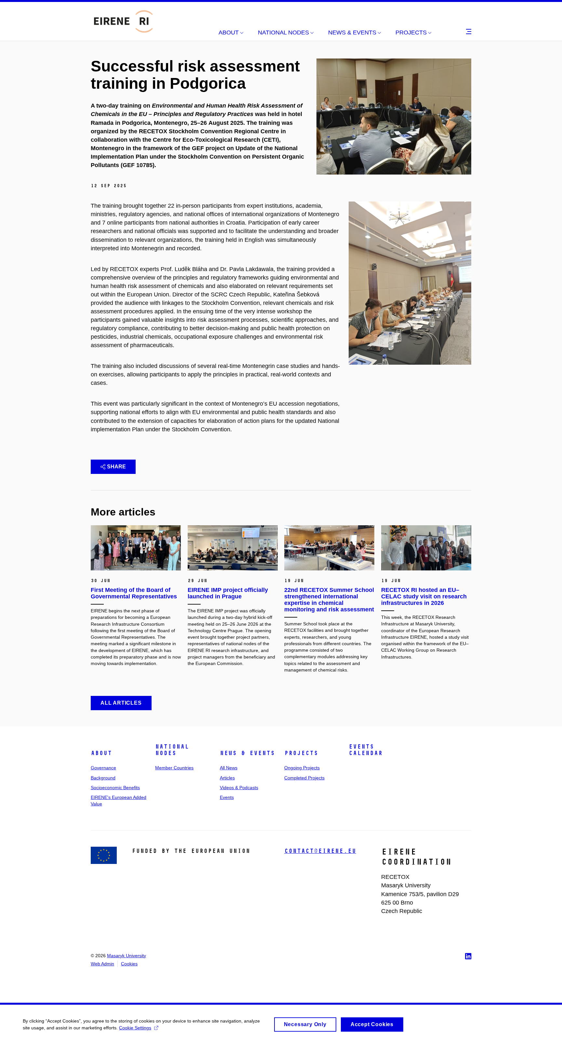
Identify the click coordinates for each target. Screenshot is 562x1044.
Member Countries (174, 767)
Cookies (129, 963)
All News (228, 767)
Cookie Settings (135, 1027)
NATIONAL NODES (172, 750)
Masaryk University (126, 955)
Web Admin (102, 963)
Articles (227, 777)
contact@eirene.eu (320, 851)
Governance (103, 767)
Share (116, 466)
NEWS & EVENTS (247, 753)
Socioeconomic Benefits (115, 787)
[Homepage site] (123, 21)
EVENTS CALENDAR (365, 750)
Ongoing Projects (302, 767)
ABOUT (101, 753)
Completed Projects (304, 777)
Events (227, 797)
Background (103, 777)
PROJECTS (301, 753)
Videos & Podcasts (239, 787)
